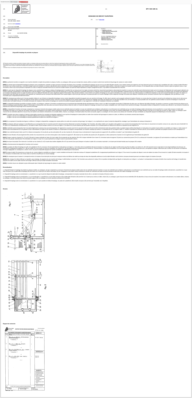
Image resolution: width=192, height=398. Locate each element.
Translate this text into (5, 1)
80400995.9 (17, 23)
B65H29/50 (101, 19)
